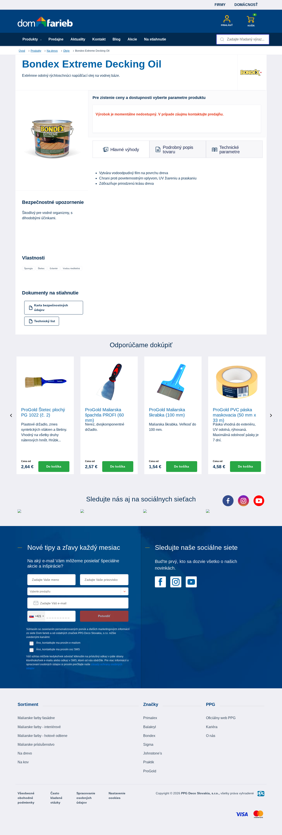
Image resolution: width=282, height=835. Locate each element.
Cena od (26, 461)
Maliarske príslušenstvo (36, 744)
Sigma (148, 744)
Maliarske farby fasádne (36, 718)
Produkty (30, 39)
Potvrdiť (104, 616)
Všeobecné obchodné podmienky (26, 797)
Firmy (220, 5)
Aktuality (77, 39)
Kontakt (99, 39)
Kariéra (211, 727)
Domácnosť (246, 5)
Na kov (23, 762)
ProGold (149, 771)
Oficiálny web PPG (221, 718)
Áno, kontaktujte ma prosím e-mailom (58, 642)
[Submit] (222, 39)
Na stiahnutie (155, 39)
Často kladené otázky (56, 797)
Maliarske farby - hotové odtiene (42, 736)
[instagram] (175, 581)
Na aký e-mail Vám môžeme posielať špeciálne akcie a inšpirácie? (73, 563)
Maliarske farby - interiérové (39, 727)
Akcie (132, 39)
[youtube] (191, 581)
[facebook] (160, 581)
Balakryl (149, 727)
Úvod (22, 50)
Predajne (55, 39)
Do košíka (53, 466)
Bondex (149, 736)
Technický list (44, 321)
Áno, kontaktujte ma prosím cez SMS (58, 649)
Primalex (150, 718)
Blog (117, 39)
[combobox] (242, 39)
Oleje (66, 50)
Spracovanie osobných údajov (85, 797)
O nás (210, 736)
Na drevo (52, 50)
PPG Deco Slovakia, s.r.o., (201, 793)
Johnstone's (152, 753)
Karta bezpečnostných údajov (51, 307)
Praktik (148, 762)
